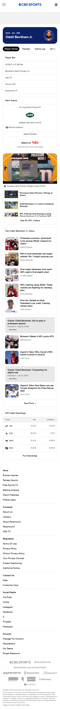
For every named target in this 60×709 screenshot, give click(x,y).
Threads (7, 621)
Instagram (8, 607)
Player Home (11, 49)
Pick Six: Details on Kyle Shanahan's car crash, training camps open (35, 303)
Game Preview (30, 134)
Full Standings (30, 455)
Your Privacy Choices (13, 558)
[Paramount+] (50, 672)
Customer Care (10, 585)
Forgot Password (11, 653)
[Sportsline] (31, 672)
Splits (53, 49)
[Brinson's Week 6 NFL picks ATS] (12, 342)
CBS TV (7, 531)
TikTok (6, 602)
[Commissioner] (16, 678)
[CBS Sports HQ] (42, 662)
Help (5, 580)
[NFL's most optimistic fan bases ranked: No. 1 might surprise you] (12, 259)
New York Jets (27, 122)
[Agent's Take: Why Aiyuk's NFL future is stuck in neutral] (12, 357)
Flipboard (8, 626)
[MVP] (31, 678)
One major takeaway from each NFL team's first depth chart (36, 270)
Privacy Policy (10, 548)
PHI (10, 426)
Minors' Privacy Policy (14, 553)
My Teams (8, 648)
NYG (11, 448)
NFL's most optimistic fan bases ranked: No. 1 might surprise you (36, 255)
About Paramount (12, 521)
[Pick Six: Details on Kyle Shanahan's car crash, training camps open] (12, 306)
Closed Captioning (12, 563)
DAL (11, 433)
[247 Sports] (12, 672)
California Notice (11, 568)
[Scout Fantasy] (45, 679)
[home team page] (30, 115)
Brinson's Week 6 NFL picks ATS (37, 336)
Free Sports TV (10, 485)
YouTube (7, 597)
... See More (12, 330)
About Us (7, 512)
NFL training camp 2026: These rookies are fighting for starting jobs (36, 287)
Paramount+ (9, 526)
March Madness (11, 495)
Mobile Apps (9, 499)
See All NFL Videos (30, 220)
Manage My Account (13, 638)
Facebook (8, 612)
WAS (11, 441)
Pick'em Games (10, 475)
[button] (4, 4)
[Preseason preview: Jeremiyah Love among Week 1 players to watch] (12, 243)
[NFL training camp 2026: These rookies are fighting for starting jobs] (12, 290)
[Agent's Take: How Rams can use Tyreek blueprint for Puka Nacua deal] (12, 391)
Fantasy (26, 49)
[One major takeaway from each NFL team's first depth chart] (12, 274)
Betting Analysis (11, 490)
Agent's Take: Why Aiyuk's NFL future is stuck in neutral (36, 353)
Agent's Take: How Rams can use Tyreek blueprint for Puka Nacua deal (37, 388)
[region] (30, 168)
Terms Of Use (10, 543)
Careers (7, 517)
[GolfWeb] (30, 684)
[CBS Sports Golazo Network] (30, 667)
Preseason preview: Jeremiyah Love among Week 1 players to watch (35, 241)
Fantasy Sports (10, 480)
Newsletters (9, 643)
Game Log (40, 49)
